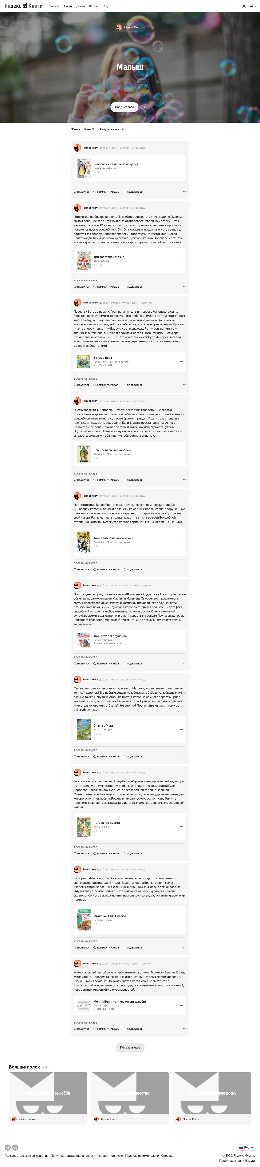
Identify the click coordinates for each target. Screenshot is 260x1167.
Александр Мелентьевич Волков (112, 454)
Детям (80, 6)
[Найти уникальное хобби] (48, 1093)
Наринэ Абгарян (102, 640)
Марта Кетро (100, 1005)
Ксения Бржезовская (109, 643)
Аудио (68, 6)
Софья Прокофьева (104, 168)
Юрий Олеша (101, 260)
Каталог (94, 6)
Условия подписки (110, 1155)
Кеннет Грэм (100, 361)
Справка (167, 1155)
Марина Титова (105, 1008)
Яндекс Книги (90, 147)
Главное (54, 6)
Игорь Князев (104, 364)
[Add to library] (181, 168)
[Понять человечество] (130, 1093)
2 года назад (138, 147)
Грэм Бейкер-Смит (119, 361)
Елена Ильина (101, 826)
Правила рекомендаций (142, 1155)
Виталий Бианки (102, 920)
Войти (252, 6)
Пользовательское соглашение (27, 1155)
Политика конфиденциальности (73, 1155)
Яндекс (250, 1160)
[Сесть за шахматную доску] (212, 1093)
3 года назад (138, 208)
